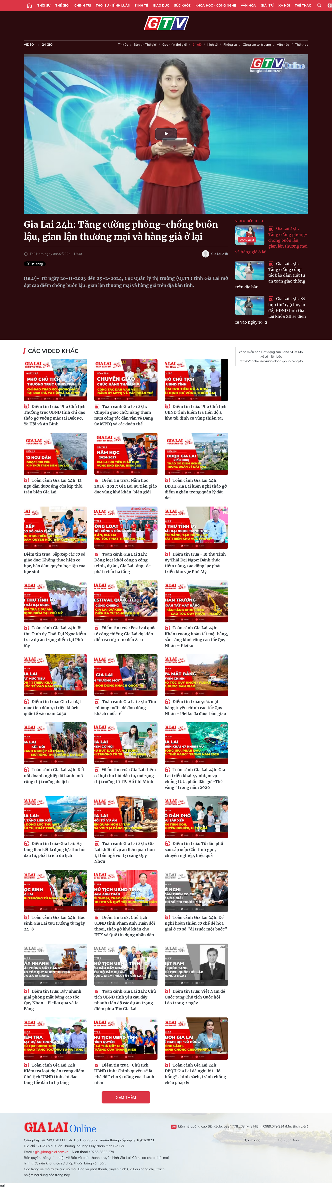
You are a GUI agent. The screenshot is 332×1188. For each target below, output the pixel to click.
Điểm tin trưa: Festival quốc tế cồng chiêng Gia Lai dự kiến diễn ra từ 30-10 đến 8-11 (125, 633)
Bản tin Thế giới (145, 44)
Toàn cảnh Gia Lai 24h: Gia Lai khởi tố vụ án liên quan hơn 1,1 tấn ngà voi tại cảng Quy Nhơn (124, 852)
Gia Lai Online (60, 1126)
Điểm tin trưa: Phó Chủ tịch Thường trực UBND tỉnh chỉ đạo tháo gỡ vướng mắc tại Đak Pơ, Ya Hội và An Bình (55, 415)
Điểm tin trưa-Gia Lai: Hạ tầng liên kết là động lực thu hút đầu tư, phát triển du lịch (55, 849)
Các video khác (53, 350)
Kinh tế (141, 5)
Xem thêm (126, 1097)
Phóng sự (230, 44)
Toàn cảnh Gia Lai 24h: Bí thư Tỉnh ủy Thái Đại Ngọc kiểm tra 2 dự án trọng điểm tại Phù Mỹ (55, 636)
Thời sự (44, 5)
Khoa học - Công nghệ (215, 5)
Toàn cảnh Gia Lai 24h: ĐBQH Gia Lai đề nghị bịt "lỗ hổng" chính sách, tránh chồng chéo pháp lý (195, 1074)
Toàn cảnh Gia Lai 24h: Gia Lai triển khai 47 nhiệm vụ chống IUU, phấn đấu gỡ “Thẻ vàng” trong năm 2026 (195, 778)
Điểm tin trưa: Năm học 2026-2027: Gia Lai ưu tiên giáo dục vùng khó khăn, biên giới (125, 486)
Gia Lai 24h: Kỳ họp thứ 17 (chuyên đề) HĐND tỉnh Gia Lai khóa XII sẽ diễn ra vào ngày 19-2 (270, 310)
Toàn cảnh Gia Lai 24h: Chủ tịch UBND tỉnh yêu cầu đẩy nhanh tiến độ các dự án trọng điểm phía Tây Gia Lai (125, 1000)
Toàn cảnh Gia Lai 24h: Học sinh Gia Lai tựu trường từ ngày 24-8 (54, 923)
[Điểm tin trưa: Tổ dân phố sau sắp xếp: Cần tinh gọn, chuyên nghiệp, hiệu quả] (196, 817)
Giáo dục (161, 5)
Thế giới (62, 5)
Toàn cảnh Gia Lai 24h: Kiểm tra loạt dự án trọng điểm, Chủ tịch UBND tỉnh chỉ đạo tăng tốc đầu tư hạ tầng (55, 1074)
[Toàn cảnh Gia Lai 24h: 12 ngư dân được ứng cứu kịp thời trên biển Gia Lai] (55, 454)
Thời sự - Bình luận (113, 5)
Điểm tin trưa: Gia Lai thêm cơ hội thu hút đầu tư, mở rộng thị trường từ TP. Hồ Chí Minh (125, 775)
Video (29, 44)
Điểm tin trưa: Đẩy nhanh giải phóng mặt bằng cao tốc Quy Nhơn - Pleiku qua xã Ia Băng (52, 1000)
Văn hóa (248, 5)
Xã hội (284, 5)
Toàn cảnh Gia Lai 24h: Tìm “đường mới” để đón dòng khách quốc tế (125, 707)
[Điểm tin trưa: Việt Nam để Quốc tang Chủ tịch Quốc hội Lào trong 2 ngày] (196, 965)
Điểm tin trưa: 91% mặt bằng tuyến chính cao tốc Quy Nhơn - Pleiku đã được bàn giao (195, 707)
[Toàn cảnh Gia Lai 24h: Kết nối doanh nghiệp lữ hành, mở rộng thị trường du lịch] (55, 743)
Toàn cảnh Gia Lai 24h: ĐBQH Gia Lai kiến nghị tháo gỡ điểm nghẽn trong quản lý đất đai (196, 489)
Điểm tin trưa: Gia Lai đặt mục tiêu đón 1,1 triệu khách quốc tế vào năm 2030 (52, 707)
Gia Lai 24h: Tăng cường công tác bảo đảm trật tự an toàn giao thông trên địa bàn (270, 275)
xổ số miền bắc (249, 352)
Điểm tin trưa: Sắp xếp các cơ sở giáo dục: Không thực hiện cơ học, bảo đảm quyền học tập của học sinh (54, 563)
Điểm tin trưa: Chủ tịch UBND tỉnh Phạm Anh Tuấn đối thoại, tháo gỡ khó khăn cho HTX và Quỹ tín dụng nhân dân (124, 926)
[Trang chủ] (29, 5)
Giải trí (267, 5)
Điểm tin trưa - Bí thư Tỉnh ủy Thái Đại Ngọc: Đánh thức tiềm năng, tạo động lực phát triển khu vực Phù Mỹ (195, 563)
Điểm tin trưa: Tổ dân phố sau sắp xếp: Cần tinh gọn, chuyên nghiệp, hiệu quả (194, 849)
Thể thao (303, 5)
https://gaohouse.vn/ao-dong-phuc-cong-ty (271, 361)
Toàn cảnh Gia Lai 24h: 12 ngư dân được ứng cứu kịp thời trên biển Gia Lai (53, 486)
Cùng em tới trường (257, 44)
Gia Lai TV (166, 23)
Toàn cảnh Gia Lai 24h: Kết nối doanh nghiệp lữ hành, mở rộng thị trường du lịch (54, 775)
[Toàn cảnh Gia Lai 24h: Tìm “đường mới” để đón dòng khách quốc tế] (125, 675)
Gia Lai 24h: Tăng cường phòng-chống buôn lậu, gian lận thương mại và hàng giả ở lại (271, 240)
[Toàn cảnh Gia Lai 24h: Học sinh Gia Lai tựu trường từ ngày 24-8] (55, 891)
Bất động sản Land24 (277, 352)
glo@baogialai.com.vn (51, 1152)
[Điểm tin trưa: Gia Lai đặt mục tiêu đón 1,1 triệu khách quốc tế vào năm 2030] (55, 675)
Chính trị (82, 5)
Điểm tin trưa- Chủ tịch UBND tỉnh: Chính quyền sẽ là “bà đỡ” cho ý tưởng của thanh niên (124, 1074)
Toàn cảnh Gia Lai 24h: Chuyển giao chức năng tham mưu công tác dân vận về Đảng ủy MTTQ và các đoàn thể (123, 415)
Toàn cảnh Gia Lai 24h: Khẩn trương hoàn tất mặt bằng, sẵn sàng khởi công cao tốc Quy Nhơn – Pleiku (196, 636)
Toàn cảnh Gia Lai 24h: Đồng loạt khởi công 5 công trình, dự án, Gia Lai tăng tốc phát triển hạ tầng (122, 563)
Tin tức (123, 44)
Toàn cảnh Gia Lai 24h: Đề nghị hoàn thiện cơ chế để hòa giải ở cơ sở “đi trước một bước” (196, 923)
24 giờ (47, 44)
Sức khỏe (182, 5)
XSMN (298, 352)
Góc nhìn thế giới (174, 44)
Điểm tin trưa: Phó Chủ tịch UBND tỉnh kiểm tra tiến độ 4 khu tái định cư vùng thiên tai (196, 412)
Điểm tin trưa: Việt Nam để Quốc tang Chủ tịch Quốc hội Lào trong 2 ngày (195, 997)
